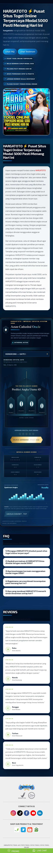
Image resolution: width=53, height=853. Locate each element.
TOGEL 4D (16, 845)
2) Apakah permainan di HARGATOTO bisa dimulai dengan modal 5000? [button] (24, 562)
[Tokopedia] (36, 829)
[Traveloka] (23, 829)
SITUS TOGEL (35, 845)
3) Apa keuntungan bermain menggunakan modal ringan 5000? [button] (25, 572)
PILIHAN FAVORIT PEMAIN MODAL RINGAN (22, 84)
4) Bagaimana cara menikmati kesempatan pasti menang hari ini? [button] (25, 582)
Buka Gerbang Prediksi (26, 440)
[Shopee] (29, 829)
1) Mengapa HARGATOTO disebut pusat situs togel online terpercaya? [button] (26, 552)
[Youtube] (33, 813)
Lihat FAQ (10, 51)
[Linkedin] (40, 812)
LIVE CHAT (41, 850)
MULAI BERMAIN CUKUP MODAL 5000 (20, 63)
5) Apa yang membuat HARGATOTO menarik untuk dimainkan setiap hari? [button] (25, 592)
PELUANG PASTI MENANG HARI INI (19, 69)
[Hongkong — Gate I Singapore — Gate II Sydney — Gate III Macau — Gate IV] (26, 354)
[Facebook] (26, 813)
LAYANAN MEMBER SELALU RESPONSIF (21, 79)
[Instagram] (13, 813)
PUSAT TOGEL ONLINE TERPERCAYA (19, 58)
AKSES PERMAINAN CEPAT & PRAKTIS (20, 74)
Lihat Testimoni (27, 51)
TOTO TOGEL (25, 845)
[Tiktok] (20, 814)
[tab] (26, 552)
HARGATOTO (40, 170)
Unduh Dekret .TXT (17, 514)
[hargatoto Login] (16, 829)
